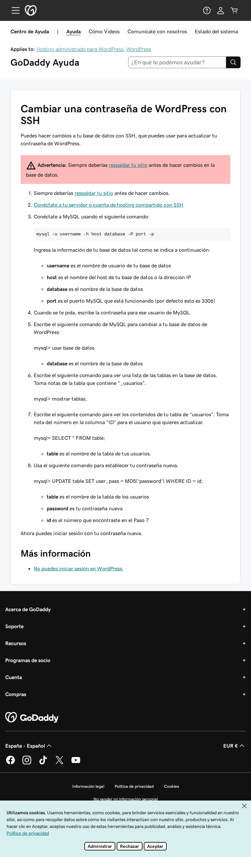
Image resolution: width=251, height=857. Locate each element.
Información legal (88, 786)
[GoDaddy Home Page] (32, 717)
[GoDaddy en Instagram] (27, 763)
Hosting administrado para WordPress (79, 49)
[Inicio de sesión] (220, 10)
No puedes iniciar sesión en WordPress (78, 568)
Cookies (171, 786)
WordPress (138, 49)
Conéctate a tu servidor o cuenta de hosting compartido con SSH (108, 204)
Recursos (15, 643)
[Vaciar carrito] (234, 10)
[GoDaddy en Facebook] (10, 763)
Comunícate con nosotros (157, 31)
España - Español (25, 745)
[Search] (233, 62)
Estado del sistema (216, 31)
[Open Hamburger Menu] (13, 10)
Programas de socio (27, 660)
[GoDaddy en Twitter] (59, 763)
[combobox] (177, 62)
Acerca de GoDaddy (28, 609)
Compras (15, 694)
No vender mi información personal (125, 799)
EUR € (230, 745)
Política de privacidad (134, 786)
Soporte (14, 626)
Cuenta (13, 677)
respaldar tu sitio (128, 164)
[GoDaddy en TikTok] (43, 763)
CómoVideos (104, 31)
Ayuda (73, 31)
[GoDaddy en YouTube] (76, 763)
